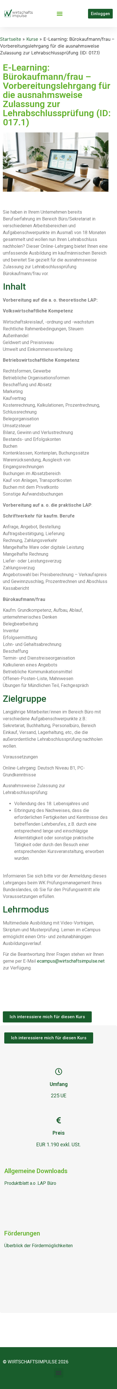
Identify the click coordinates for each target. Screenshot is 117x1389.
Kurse (32, 39)
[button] (59, 13)
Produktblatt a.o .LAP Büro (30, 1183)
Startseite (10, 39)
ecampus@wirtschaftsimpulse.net (71, 961)
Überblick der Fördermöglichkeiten (38, 1245)
